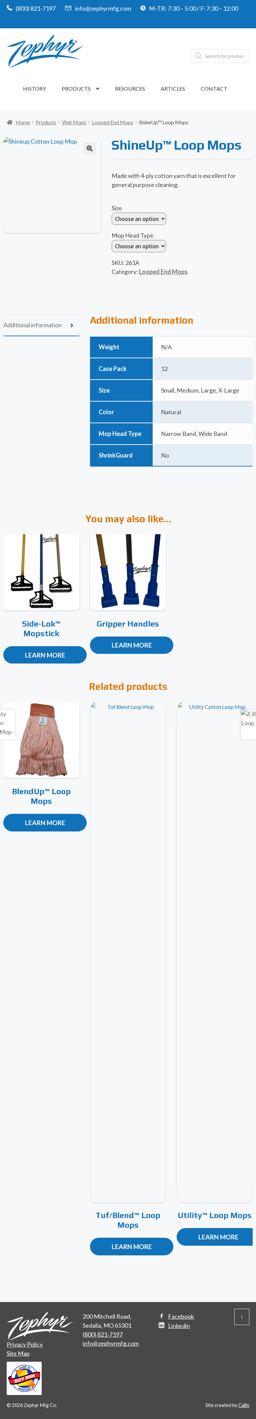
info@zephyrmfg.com (103, 8)
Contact (214, 88)
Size (117, 208)
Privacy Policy (25, 1344)
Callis (243, 1405)
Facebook (181, 1316)
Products (76, 88)
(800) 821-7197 (36, 8)
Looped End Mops (112, 122)
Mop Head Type (132, 235)
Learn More (45, 655)
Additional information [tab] (32, 325)
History (34, 88)
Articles (173, 88)
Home (23, 122)
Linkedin (179, 1325)
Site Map (18, 1353)
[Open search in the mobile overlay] (220, 56)
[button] (90, 148)
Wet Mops (74, 122)
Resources (130, 88)
